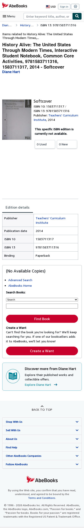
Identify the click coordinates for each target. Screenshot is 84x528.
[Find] (77, 16)
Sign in (64, 6)
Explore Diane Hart (38, 384)
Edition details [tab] (18, 207)
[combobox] (48, 16)
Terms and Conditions (41, 498)
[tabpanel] (40, 237)
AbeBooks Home (20, 285)
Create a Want (42, 351)
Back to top (42, 409)
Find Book (42, 319)
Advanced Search (20, 280)
